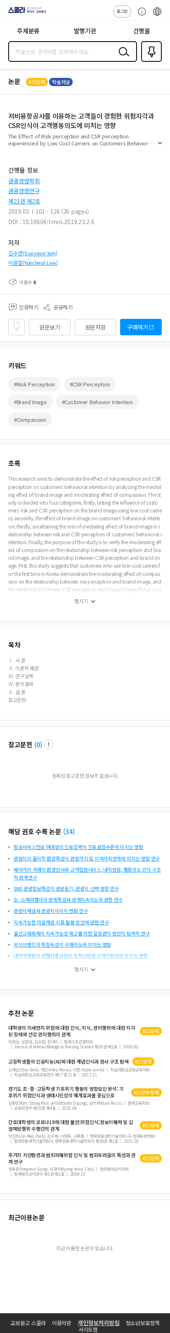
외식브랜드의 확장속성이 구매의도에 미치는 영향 (62, 944)
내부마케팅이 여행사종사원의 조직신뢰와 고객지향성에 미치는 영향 (80, 955)
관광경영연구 (24, 191)
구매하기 (137, 327)
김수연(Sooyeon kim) (32, 253)
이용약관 (61, 1323)
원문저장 (95, 327)
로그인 (122, 11)
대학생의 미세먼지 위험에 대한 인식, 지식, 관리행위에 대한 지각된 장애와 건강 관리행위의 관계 (71, 1031)
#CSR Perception (90, 384)
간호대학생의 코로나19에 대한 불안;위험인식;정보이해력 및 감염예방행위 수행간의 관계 (70, 1125)
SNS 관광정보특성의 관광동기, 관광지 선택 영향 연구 (66, 888)
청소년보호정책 (143, 1323)
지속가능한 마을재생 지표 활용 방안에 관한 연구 (61, 922)
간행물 (141, 30)
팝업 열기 (48, 744)
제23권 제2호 (24, 201)
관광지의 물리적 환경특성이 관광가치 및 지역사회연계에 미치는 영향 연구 (87, 858)
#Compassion (30, 419)
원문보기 (49, 327)
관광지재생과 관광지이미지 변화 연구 (51, 910)
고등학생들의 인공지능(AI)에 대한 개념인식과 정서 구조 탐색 (68, 1061)
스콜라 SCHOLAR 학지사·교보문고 (25, 12)
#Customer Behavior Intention (97, 402)
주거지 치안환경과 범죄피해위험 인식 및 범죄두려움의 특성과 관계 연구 (71, 1158)
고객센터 (139, 15)
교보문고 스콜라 (28, 1323)
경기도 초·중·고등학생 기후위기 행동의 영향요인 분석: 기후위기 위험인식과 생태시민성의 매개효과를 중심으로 (66, 1092)
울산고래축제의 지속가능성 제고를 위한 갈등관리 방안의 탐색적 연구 (82, 933)
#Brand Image (30, 402)
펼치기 (160, 146)
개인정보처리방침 (99, 1323)
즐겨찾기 (150, 61)
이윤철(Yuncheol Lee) (32, 263)
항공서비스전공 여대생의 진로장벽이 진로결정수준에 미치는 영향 (78, 846)
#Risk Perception (34, 384)
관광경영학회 (24, 181)
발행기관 (85, 30)
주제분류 (28, 30)
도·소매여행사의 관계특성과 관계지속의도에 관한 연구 (68, 899)
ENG (157, 15)
